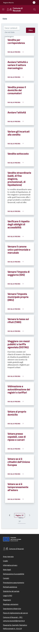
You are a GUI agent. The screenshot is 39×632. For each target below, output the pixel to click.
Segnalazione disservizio (12, 608)
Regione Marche (8, 2)
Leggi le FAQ (7, 595)
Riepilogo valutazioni (10, 604)
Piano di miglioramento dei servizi (15, 613)
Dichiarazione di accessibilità (13, 574)
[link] (16, 52)
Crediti (5, 561)
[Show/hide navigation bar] (3, 9)
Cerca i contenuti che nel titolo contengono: (11, 32)
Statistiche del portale (11, 591)
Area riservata (8, 556)
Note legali (7, 569)
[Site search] (34, 9)
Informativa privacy (10, 565)
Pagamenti (7, 600)
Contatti (6, 578)
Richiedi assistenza (10, 587)
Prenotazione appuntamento (13, 582)
